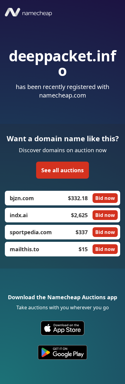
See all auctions (62, 170)
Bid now (105, 198)
